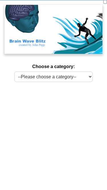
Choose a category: (53, 66)
